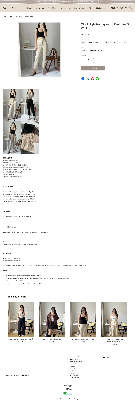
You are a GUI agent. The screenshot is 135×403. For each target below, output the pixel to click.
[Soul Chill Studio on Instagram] (108, 358)
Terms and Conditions (75, 357)
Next (73, 50)
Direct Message (79, 8)
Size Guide (72, 366)
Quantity (83, 55)
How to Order (73, 364)
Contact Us (65, 8)
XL (115, 42)
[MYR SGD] (114, 8)
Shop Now (52, 8)
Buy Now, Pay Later (74, 359)
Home (29, 8)
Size (105, 39)
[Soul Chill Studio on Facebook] (103, 358)
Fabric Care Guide (74, 373)
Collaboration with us (75, 377)
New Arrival (39, 8)
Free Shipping (73, 370)
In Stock (84, 50)
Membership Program (97, 8)
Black (83, 42)
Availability (84, 47)
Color (82, 39)
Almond (97, 42)
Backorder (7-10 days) (96, 50)
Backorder (72, 368)
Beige (90, 42)
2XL (120, 42)
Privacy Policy (67, 399)
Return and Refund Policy (76, 361)
